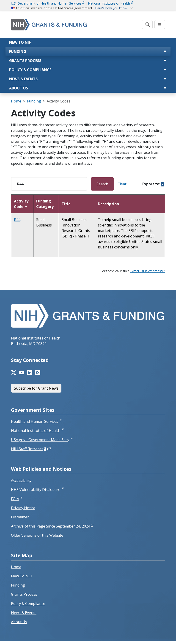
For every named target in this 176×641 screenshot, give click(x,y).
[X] (13, 373)
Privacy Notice (23, 507)
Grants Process (25, 60)
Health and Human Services (34, 421)
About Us (18, 88)
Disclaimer (20, 517)
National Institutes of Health (109, 3)
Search (102, 183)
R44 (17, 219)
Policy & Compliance (30, 69)
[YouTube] (21, 373)
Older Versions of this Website (37, 535)
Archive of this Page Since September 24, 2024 (50, 526)
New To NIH (21, 576)
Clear (122, 183)
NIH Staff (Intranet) (29, 448)
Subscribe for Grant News (36, 388)
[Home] (75, 24)
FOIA (15, 498)
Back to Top (156, 632)
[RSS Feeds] (37, 373)
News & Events (23, 78)
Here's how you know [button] (111, 8)
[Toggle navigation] (147, 24)
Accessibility (21, 480)
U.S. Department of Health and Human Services (46, 3)
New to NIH (20, 42)
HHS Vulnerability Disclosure (35, 489)
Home (16, 101)
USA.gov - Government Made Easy (40, 439)
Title (66, 203)
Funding (17, 51)
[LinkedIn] (29, 373)
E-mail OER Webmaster (147, 271)
